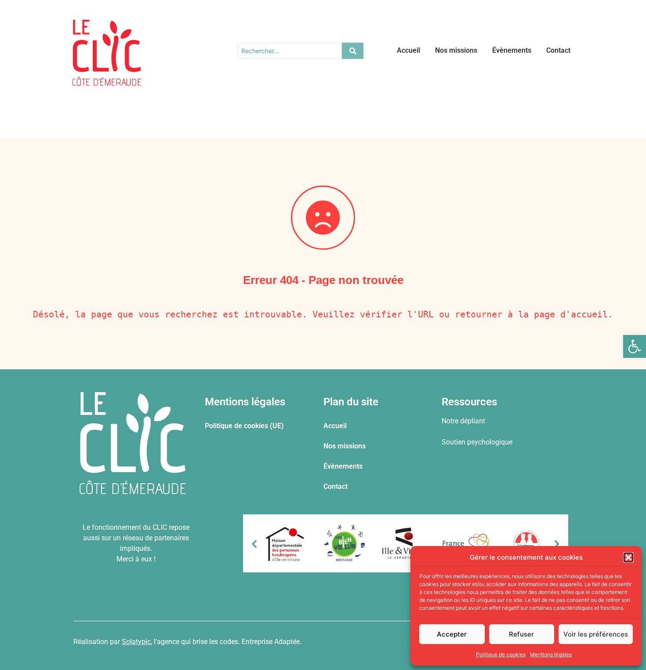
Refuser (521, 634)
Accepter (452, 634)
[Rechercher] (352, 51)
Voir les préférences (595, 634)
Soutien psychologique (477, 442)
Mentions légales (551, 654)
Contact (558, 50)
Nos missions (456, 50)
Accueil (408, 50)
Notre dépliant (463, 421)
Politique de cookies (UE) (244, 426)
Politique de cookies (501, 654)
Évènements (511, 50)
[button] (634, 346)
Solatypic (136, 641)
